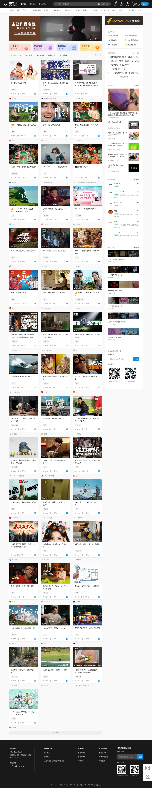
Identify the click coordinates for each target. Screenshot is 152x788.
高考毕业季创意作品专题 (116, 322)
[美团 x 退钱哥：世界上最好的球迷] (23, 573)
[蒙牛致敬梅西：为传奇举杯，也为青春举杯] (87, 322)
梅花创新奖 (102, 753)
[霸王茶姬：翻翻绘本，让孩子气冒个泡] (23, 657)
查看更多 (136, 85)
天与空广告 (118, 202)
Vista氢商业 (111, 117)
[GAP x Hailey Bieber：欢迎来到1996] (55, 154)
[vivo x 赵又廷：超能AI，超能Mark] (55, 615)
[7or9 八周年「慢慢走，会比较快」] (55, 280)
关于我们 (47, 753)
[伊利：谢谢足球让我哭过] (55, 112)
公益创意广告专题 (114, 337)
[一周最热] (20, 47)
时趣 (115, 221)
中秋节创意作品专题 (115, 275)
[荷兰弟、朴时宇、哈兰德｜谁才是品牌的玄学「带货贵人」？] (134, 157)
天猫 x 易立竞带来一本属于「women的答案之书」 (128, 61)
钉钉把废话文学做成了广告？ (120, 65)
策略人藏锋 (111, 171)
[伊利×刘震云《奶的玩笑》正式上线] (23, 112)
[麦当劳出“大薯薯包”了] (23, 70)
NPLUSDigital (119, 192)
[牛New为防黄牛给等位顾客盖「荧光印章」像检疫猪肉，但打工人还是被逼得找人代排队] (123, 100)
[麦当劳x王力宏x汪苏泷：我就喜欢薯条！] (55, 364)
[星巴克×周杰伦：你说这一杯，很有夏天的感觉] (55, 573)
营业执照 (98, 785)
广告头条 (111, 160)
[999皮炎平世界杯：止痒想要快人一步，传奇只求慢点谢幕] (87, 657)
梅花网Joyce (111, 128)
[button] (90, 39)
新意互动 (117, 183)
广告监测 (102, 761)
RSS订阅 (81, 761)
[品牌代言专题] (55, 28)
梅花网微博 (81, 757)
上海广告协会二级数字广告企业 (54, 761)
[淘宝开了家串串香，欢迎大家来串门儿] (87, 615)
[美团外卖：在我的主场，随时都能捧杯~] (87, 531)
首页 (25, 4)
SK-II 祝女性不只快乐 (117, 69)
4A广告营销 (111, 149)
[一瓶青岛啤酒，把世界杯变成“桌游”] (23, 154)
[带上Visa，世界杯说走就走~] (23, 364)
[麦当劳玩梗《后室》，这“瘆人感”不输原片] (55, 489)
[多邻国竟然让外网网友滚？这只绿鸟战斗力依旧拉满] (134, 146)
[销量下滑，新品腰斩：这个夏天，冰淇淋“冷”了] (134, 136)
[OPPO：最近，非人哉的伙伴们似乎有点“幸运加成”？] (23, 699)
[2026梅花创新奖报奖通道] (124, 20)
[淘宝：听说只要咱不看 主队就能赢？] (87, 364)
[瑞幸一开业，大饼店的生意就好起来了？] (55, 70)
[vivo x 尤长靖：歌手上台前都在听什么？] (55, 447)
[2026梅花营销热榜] (91, 47)
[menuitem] (16, 55)
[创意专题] (43, 47)
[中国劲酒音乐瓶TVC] (87, 154)
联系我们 (47, 757)
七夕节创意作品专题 (115, 306)
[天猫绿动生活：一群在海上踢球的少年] (87, 489)
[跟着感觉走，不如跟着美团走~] (55, 406)
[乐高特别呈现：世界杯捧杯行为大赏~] (23, 489)
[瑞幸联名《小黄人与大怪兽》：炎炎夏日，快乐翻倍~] (23, 447)
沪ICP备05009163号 (70, 785)
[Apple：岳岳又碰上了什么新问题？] (55, 238)
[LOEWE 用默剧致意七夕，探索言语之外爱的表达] (87, 406)
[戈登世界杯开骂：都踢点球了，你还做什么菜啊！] (55, 322)
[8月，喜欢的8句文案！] (134, 125)
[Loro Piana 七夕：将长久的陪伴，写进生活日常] (23, 406)
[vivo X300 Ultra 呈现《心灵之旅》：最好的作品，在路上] (23, 196)
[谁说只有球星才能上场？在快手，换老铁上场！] (87, 447)
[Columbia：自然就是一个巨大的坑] (87, 280)
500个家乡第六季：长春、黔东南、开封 (124, 73)
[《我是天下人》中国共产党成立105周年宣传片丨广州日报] (23, 531)
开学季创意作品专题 (115, 290)
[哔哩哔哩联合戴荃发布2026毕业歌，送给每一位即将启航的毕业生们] (23, 322)
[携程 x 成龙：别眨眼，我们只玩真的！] (87, 112)
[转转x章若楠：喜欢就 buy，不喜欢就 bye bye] (55, 531)
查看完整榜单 (124, 77)
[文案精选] (67, 47)
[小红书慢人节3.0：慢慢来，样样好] (55, 657)
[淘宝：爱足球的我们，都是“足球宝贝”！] (23, 238)
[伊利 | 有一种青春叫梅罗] (23, 280)
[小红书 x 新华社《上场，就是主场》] (23, 615)
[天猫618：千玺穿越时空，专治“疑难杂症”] (87, 238)
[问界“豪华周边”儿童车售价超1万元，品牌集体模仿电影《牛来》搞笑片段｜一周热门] (87, 70)
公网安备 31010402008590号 (86, 785)
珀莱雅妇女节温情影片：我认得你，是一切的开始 (127, 57)
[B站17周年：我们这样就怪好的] (87, 196)
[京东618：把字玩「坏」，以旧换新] (87, 573)
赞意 (115, 211)
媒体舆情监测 (103, 757)
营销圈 (43, 4)
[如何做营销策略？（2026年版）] (134, 168)
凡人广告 (117, 232)
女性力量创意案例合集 (116, 259)
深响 (109, 139)
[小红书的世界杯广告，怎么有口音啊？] (55, 196)
